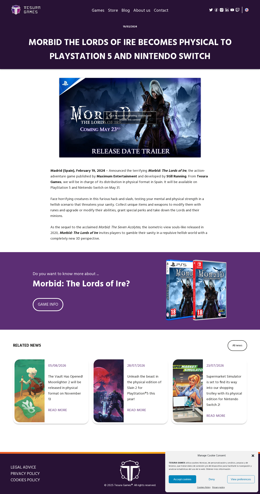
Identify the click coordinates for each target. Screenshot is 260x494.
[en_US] (247, 10)
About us (141, 10)
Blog (126, 10)
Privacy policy (218, 487)
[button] (253, 455)
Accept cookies (182, 479)
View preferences (241, 479)
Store (113, 10)
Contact (161, 10)
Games (98, 10)
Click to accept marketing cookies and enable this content (130, 117)
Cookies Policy (203, 487)
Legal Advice (23, 467)
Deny (212, 479)
